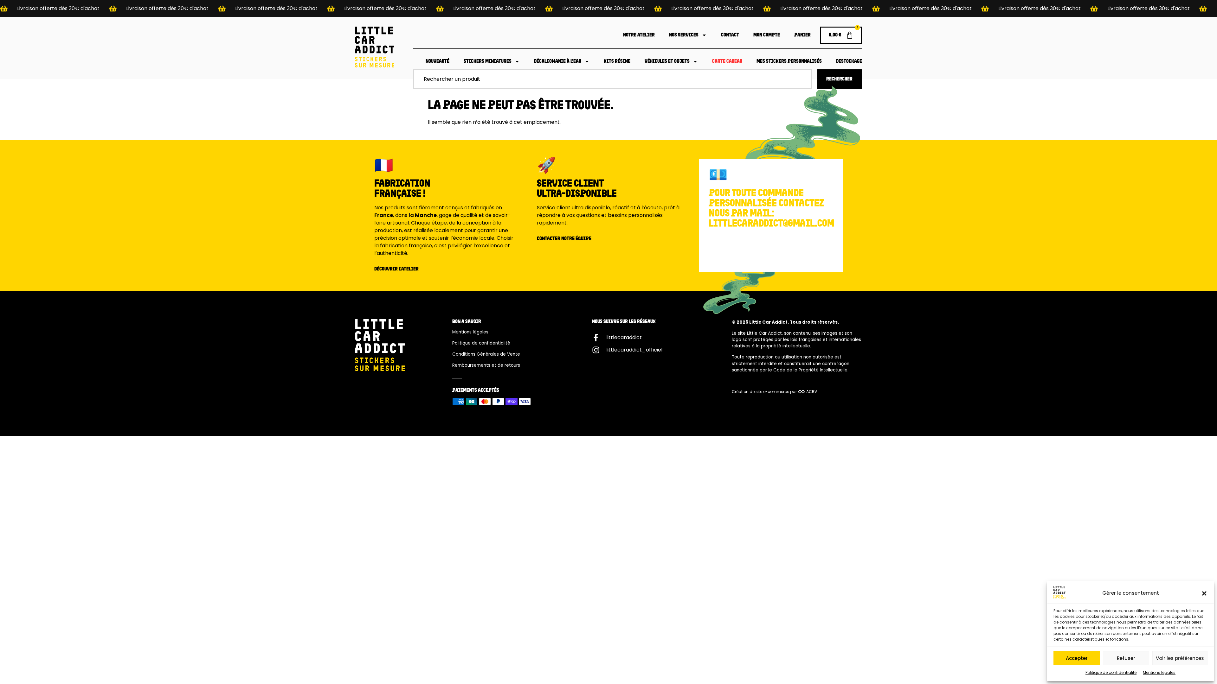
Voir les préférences (1180, 658)
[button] (1204, 593)
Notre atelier (639, 35)
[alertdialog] (608, 8)
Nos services (684, 35)
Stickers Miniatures (488, 61)
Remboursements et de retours (486, 365)
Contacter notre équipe (564, 238)
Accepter (1077, 658)
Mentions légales (1159, 672)
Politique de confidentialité (1111, 672)
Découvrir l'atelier (396, 269)
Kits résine (617, 61)
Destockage (849, 61)
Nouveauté (437, 61)
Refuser (1126, 658)
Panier (802, 35)
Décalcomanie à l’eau (557, 61)
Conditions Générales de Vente (486, 354)
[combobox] (612, 79)
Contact (730, 35)
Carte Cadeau (727, 61)
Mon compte (766, 35)
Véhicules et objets (667, 61)
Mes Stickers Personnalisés (789, 61)
